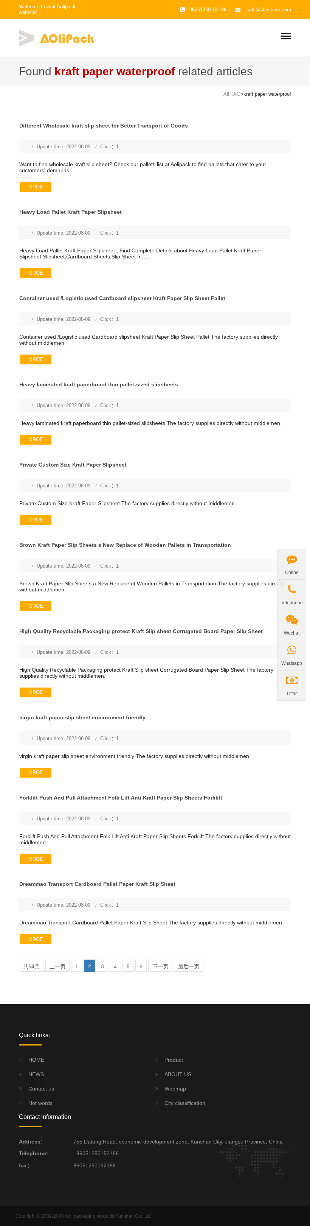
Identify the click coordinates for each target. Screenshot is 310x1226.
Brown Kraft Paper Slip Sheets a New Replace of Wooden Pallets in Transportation (125, 545)
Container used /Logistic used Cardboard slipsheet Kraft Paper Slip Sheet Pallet (122, 298)
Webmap (175, 1089)
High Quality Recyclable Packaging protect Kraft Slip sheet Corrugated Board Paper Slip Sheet (141, 631)
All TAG (231, 94)
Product (173, 1060)
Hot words (40, 1103)
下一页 (160, 966)
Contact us (41, 1089)
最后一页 (188, 966)
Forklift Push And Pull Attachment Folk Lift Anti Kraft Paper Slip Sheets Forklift (120, 798)
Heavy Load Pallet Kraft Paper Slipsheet (70, 212)
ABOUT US (177, 1074)
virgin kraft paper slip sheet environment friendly (82, 717)
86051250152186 (96, 1153)
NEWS (36, 1074)
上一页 (57, 966)
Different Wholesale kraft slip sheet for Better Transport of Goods (103, 126)
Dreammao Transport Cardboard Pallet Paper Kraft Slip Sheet (97, 884)
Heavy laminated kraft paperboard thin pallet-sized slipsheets (98, 384)
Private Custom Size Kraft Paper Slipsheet (73, 465)
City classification (184, 1103)
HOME (36, 1060)
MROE (35, 187)
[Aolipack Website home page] (57, 37)
